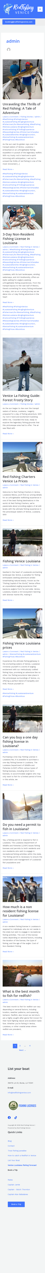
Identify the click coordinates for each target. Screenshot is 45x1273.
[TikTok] (15, 1117)
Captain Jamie (14, 1185)
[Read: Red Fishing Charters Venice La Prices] (22, 457)
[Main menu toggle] (40, 9)
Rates (10, 1180)
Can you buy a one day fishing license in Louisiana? (20, 741)
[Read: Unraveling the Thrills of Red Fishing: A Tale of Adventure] (22, 79)
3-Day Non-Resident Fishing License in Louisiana (18, 238)
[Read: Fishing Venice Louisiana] (22, 542)
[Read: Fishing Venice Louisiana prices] (22, 623)
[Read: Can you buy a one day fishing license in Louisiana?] (22, 718)
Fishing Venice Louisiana (21, 561)
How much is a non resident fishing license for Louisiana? (21, 911)
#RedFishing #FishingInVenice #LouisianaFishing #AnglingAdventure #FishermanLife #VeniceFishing (18, 121)
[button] (18, 22)
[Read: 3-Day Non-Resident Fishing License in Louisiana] (22, 217)
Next (22, 1050)
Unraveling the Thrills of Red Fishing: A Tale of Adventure (21, 108)
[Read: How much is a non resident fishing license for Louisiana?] (22, 889)
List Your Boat (14, 1160)
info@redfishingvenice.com (19, 1093)
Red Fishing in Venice (29, 247)
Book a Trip (16, 1204)
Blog (10, 1141)
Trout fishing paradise (17, 1151)
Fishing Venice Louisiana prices (21, 645)
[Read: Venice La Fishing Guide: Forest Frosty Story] (22, 364)
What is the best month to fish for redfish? (21, 993)
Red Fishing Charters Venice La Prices (19, 478)
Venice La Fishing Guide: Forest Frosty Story (21, 397)
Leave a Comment (10, 117)
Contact (11, 1146)
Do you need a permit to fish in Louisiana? (22, 826)
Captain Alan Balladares (18, 1194)
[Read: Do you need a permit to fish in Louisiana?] (22, 806)
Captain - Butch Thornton (19, 1189)
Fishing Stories (26, 117)
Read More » (8, 169)
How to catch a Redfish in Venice (22, 1155)
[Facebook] (9, 1117)
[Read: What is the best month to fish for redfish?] (22, 973)
